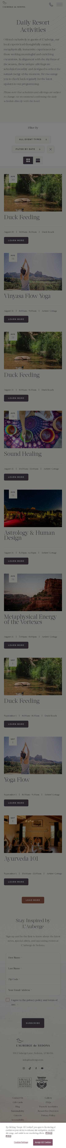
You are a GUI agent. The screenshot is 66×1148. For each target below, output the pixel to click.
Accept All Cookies (43, 1142)
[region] (33, 1135)
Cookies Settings (21, 1142)
